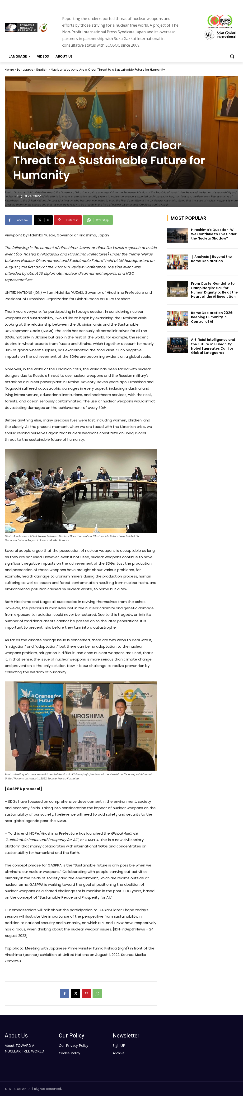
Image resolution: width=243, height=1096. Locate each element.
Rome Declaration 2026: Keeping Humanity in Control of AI (212, 317)
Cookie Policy (69, 1053)
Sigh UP (119, 1045)
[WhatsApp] (97, 993)
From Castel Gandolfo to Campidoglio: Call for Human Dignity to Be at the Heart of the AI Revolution (214, 290)
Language (25, 70)
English (42, 70)
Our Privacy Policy (73, 1045)
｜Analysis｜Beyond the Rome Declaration (211, 258)
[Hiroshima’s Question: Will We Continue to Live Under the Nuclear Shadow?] (177, 235)
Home (9, 70)
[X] (75, 993)
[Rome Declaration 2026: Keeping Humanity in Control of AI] (177, 318)
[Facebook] (64, 993)
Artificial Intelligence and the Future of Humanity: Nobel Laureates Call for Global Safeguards (213, 346)
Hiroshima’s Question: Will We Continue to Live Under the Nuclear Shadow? (214, 234)
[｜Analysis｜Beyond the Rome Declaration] (177, 261)
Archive (119, 1053)
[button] (232, 56)
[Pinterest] (86, 993)
